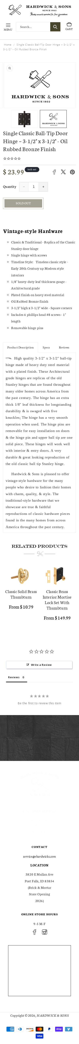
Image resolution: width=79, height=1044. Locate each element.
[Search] (55, 26)
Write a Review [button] (41, 665)
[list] (39, 597)
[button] (8, 27)
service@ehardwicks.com (39, 856)
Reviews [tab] (13, 677)
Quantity (9, 186)
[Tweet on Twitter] (63, 172)
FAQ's (39, 837)
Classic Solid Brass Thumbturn (21, 594)
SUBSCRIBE (66, 752)
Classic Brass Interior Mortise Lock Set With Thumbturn (57, 600)
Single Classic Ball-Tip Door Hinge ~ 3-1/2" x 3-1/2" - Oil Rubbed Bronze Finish (39, 47)
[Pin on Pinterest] (72, 172)
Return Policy (40, 832)
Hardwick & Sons (53, 1015)
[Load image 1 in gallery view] (24, 119)
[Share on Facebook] (54, 172)
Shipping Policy (39, 826)
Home (7, 44)
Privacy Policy (39, 820)
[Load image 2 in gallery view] (53, 119)
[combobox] (38, 26)
